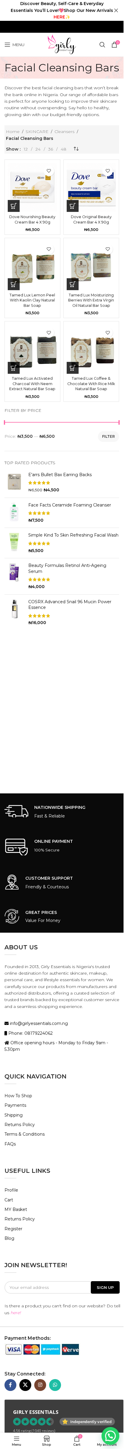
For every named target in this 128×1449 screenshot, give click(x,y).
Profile (11, 1190)
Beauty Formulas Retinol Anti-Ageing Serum (67, 568)
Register (13, 1228)
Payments (15, 1105)
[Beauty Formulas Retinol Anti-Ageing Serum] (14, 576)
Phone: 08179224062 (30, 1033)
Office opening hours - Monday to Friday (52, 1042)
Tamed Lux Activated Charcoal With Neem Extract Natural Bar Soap (32, 383)
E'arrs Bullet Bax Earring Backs (60, 474)
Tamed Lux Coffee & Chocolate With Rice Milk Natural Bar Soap (91, 383)
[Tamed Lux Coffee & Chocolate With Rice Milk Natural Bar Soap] (91, 349)
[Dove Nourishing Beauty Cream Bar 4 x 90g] (32, 187)
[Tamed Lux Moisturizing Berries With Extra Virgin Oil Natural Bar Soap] (91, 265)
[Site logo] (62, 44)
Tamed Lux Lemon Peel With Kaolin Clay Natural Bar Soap (32, 300)
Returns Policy (19, 1124)
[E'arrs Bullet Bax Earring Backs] (14, 482)
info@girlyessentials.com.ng (38, 1023)
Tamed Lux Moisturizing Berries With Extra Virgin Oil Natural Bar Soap (91, 300)
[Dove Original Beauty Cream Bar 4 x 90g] (91, 187)
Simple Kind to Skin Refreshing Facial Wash (73, 535)
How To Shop (18, 1095)
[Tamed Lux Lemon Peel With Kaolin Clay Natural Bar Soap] (32, 265)
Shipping (13, 1115)
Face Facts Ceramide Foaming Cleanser (69, 505)
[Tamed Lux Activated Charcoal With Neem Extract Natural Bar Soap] (32, 349)
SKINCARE (37, 131)
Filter (108, 436)
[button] (14, 206)
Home (13, 131)
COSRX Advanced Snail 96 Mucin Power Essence (69, 604)
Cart (8, 1200)
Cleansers (64, 131)
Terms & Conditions (24, 1134)
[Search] (102, 45)
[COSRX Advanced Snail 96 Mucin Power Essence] (14, 612)
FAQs (10, 1144)
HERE (59, 17)
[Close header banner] (116, 10)
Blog (9, 1238)
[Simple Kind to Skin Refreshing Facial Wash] (14, 543)
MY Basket (15, 1209)
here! (15, 1312)
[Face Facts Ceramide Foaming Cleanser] (14, 512)
